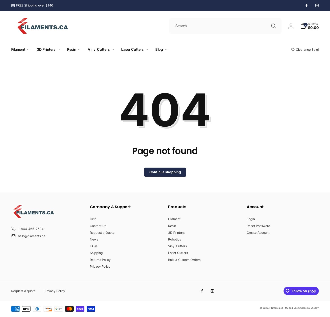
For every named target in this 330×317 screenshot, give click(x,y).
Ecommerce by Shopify (306, 307)
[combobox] (225, 26)
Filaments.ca (276, 307)
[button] (309, 26)
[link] (32, 5)
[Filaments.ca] (33, 217)
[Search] (273, 26)
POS (286, 307)
